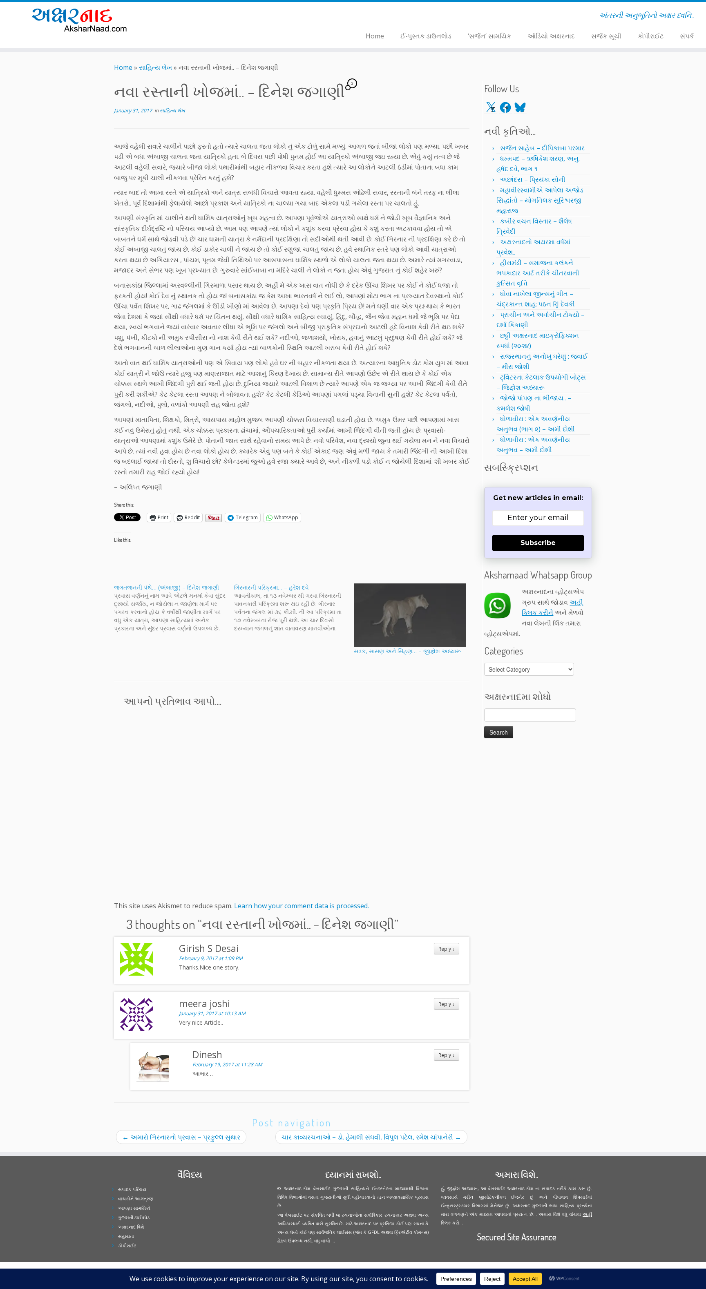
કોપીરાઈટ (651, 35)
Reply (446, 948)
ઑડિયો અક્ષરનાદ (551, 35)
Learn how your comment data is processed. (301, 905)
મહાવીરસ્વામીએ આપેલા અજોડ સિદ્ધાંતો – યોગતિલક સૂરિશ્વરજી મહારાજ (539, 200)
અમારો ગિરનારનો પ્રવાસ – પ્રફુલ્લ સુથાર (181, 1137)
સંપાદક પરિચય (132, 1189)
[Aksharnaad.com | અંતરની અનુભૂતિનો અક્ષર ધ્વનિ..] (81, 19)
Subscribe (538, 543)
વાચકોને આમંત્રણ (135, 1198)
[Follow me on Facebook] (197, 16)
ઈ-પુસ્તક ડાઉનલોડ (425, 35)
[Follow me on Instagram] (202, 16)
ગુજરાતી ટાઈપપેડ (134, 1217)
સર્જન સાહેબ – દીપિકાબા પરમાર (542, 147)
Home (375, 35)
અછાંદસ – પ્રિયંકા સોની (532, 179)
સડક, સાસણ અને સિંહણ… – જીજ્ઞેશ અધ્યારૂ (407, 651)
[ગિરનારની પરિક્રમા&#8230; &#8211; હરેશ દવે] (294, 607)
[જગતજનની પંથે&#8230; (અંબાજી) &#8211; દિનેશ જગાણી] (174, 607)
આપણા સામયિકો (134, 1208)
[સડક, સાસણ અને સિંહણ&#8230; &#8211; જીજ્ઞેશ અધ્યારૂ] (410, 615)
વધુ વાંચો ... (324, 1241)
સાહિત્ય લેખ (155, 67)
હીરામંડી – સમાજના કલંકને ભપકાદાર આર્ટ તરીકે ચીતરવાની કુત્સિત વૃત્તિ (537, 273)
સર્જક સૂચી (606, 35)
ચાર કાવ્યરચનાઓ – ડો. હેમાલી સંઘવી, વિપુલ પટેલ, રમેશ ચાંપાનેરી (371, 1137)
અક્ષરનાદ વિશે (131, 1227)
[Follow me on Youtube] (207, 16)
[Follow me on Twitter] (191, 16)
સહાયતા (126, 1236)
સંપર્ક (687, 35)
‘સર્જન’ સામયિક (489, 35)
